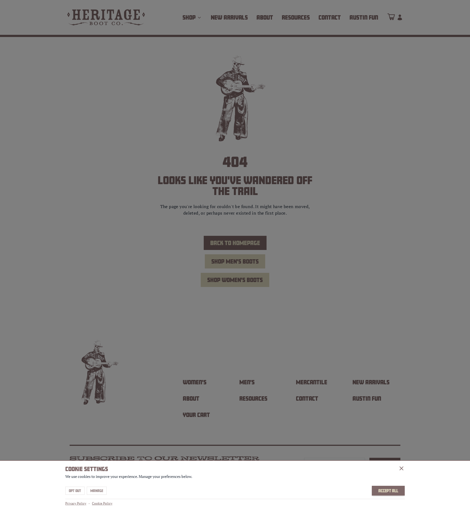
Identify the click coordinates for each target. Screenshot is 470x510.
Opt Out (75, 490)
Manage (96, 490)
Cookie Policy (102, 503)
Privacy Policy (75, 503)
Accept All (388, 491)
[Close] (401, 468)
